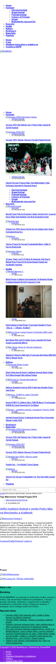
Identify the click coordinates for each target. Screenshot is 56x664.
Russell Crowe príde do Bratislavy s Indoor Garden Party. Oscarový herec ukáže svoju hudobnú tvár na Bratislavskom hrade (31, 215)
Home (8, 5)
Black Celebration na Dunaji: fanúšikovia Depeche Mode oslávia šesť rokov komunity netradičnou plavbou (29, 374)
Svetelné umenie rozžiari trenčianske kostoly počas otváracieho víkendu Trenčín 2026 (30, 419)
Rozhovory (11, 31)
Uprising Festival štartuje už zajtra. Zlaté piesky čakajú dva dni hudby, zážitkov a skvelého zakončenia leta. (30, 634)
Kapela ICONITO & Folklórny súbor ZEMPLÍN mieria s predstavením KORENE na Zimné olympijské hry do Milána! (30, 404)
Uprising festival (19, 10)
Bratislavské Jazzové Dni (23, 22)
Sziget (14, 19)
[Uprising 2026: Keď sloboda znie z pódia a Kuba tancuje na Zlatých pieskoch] (21, 117)
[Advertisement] (28, 80)
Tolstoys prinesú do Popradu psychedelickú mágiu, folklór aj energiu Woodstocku (28, 245)
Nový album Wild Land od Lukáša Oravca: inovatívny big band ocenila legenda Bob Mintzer (28, 341)
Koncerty (10, 24)
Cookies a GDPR (13, 47)
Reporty (14, 458)
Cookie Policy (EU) (14, 661)
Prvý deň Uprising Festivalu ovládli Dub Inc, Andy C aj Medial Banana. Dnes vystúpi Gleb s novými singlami (30, 630)
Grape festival (18, 12)
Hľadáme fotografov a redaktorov (22, 44)
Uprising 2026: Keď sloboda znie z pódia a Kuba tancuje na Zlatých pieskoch (28, 126)
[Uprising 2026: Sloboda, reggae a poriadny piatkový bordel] (15, 132)
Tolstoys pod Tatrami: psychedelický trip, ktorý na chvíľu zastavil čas (30, 478)
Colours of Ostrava (20, 17)
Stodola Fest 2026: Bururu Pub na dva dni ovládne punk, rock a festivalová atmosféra (30, 230)
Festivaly (10, 8)
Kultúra (9, 28)
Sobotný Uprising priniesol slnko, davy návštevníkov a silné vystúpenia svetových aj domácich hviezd (28, 184)
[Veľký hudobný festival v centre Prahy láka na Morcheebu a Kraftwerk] (11, 518)
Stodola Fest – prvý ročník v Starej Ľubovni (22, 464)
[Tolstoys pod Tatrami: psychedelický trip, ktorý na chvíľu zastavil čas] (10, 469)
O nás (8, 42)
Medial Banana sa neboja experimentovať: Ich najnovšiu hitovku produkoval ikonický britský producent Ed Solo (29, 280)
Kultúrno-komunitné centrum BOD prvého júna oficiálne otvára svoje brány (29, 389)
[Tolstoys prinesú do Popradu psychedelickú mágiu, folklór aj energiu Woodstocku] (10, 236)
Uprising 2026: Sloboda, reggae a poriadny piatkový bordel (28, 139)
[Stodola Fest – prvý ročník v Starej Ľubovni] (21, 456)
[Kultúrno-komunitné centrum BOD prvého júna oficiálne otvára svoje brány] (21, 379)
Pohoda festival (19, 15)
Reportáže (11, 33)
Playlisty (10, 35)
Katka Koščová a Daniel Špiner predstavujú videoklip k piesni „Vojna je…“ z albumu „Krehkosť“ (28, 326)
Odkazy (9, 658)
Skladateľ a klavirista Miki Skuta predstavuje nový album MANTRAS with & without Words (31, 356)
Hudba (9, 26)
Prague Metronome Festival (17, 500)
